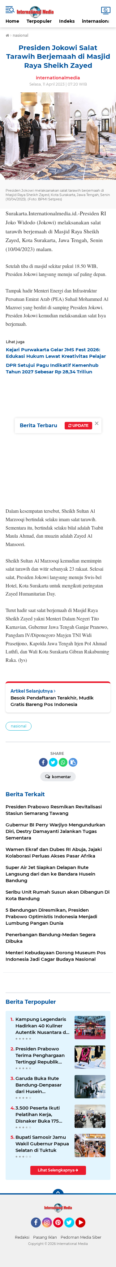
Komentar (61, 776)
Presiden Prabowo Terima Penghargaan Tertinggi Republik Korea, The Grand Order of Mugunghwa (41, 1055)
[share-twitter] (53, 762)
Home (12, 21)
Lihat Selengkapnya (56, 1170)
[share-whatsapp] (63, 762)
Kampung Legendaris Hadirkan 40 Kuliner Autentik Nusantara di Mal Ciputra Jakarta (41, 1026)
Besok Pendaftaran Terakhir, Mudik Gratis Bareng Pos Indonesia (52, 701)
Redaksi (22, 1237)
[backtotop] (58, 1194)
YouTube (84, 1230)
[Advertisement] (58, 439)
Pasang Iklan (45, 1237)
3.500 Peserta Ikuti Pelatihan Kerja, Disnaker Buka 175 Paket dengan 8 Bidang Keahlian (37, 1114)
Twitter (72, 1230)
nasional (18, 726)
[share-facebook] (43, 762)
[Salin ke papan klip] (73, 762)
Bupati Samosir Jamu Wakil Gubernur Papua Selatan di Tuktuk (42, 1143)
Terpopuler (39, 21)
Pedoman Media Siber (81, 1237)
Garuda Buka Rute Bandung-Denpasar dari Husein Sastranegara (38, 1085)
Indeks (67, 21)
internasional (97, 21)
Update (79, 425)
